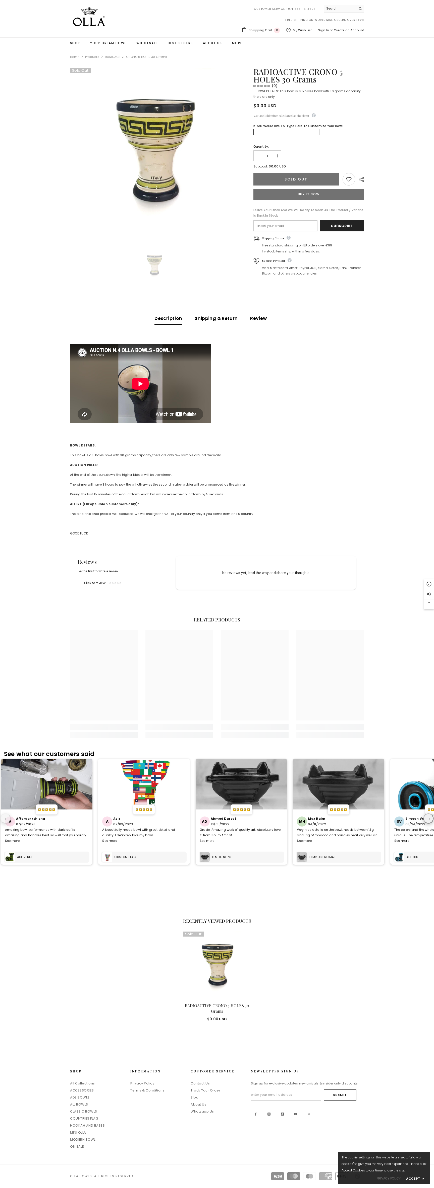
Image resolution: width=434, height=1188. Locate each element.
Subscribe (342, 225)
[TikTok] (282, 1114)
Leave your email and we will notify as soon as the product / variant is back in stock (308, 213)
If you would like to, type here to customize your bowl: (298, 126)
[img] (261, 85)
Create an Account (349, 30)
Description (168, 318)
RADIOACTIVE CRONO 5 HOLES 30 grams (217, 1008)
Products (92, 57)
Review (258, 318)
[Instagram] (269, 1114)
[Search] (344, 9)
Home (74, 57)
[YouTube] (295, 1114)
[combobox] (340, 8)
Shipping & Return (216, 318)
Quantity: (261, 146)
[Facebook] (255, 1114)
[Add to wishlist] (349, 179)
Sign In (323, 30)
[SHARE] (359, 179)
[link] (104, 727)
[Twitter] (309, 1114)
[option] (154, 265)
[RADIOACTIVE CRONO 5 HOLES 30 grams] (217, 965)
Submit (340, 1095)
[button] (429, 584)
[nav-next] (428, 818)
